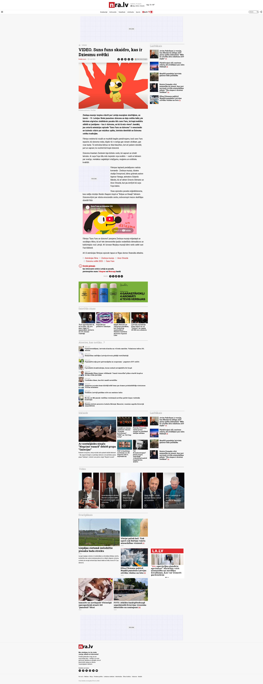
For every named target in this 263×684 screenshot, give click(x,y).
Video (82, 469)
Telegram (102, 271)
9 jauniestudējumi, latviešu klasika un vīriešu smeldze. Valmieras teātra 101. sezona (114, 349)
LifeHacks (130, 12)
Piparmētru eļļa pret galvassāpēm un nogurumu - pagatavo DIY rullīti (112, 362)
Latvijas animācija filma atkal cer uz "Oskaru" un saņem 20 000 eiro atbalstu (139, 327)
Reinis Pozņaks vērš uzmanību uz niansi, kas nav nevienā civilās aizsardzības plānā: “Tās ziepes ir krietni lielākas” (172, 88)
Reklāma (86, 676)
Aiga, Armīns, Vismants (137, 6)
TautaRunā (122, 12)
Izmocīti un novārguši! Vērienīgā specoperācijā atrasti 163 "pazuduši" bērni (95, 605)
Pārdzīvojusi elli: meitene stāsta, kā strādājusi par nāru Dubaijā (172, 65)
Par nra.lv (81, 676)
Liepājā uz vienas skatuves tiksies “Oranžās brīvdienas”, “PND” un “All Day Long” (124, 432)
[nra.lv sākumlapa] (118, 5)
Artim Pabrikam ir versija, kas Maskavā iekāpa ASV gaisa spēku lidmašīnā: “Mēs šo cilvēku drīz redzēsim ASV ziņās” (172, 55)
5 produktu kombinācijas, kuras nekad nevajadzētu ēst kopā (108, 368)
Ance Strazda (121, 258)
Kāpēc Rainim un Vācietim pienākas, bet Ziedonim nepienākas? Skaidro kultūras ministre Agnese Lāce (121, 330)
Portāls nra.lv (82, 59)
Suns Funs (109, 261)
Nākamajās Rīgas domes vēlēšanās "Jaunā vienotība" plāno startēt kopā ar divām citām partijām (114, 374)
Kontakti (140, 676)
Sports (138, 12)
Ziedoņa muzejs (106, 258)
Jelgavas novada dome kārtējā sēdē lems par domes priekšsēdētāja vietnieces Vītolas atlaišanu (115, 386)
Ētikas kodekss (127, 676)
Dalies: (106, 276)
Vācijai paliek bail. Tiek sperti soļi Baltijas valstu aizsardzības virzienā (133, 540)
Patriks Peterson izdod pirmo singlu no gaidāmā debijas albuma (140, 430)
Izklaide (84, 45)
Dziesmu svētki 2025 (93, 261)
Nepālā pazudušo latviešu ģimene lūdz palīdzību (170, 74)
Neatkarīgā (103, 12)
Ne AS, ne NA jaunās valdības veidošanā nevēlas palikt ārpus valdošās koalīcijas (112, 399)
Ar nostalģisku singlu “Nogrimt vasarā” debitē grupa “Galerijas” (97, 446)
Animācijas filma (90, 258)
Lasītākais (156, 46)
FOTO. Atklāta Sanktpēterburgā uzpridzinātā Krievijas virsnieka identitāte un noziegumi (130, 605)
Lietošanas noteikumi (109, 676)
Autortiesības (118, 676)
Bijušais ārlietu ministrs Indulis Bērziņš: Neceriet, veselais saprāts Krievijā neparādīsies (114, 405)
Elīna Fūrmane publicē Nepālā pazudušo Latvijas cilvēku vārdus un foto (171, 98)
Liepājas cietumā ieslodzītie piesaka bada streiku (96, 549)
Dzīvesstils (112, 12)
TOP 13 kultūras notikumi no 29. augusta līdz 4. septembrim (123, 453)
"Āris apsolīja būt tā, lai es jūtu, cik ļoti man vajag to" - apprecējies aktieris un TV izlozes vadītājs (86, 329)
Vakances (134, 676)
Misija (91, 676)
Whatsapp (112, 271)
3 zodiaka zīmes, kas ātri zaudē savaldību (101, 380)
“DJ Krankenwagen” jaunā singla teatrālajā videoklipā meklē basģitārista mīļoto (140, 456)
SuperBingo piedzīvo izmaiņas (103, 325)
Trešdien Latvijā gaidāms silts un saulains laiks (103, 393)
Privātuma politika (98, 676)
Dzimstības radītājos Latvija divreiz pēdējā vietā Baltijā (106, 356)
